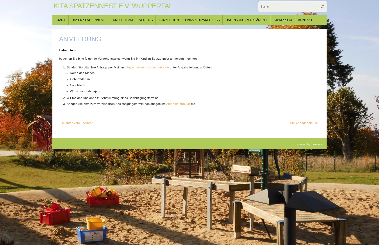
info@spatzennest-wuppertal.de (147, 67)
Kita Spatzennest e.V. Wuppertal (113, 6)
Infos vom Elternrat (79, 123)
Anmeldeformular (178, 104)
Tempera (316, 144)
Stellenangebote (302, 123)
